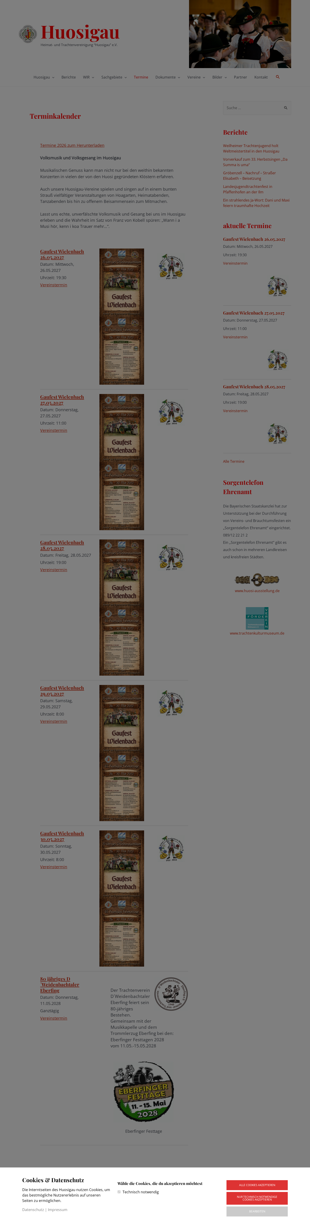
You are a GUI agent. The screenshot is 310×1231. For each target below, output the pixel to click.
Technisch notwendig (141, 1191)
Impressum (57, 1209)
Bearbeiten (257, 1211)
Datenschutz (33, 1209)
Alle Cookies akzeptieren (257, 1185)
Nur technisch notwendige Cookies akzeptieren (257, 1198)
